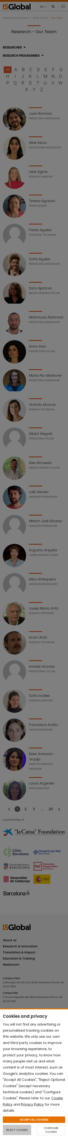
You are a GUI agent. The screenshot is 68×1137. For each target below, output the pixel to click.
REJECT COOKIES (17, 1130)
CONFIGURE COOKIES (51, 1130)
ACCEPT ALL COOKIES (34, 1120)
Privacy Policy (32, 1104)
